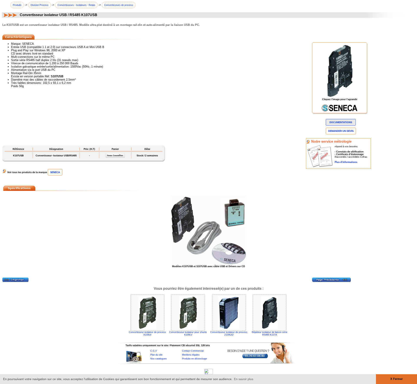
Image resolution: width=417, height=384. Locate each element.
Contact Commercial (193, 350)
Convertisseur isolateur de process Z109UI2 (228, 333)
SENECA (55, 172)
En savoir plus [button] (243, 379)
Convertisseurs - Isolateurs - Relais (76, 5)
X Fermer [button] (396, 379)
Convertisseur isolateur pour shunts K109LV (188, 333)
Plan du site (156, 354)
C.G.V (153, 350)
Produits (17, 5)
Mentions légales (191, 354)
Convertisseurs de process (118, 5)
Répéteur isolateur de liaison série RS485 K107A (269, 333)
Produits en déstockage (194, 358)
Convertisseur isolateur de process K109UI (147, 333)
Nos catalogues (158, 358)
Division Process (39, 5)
